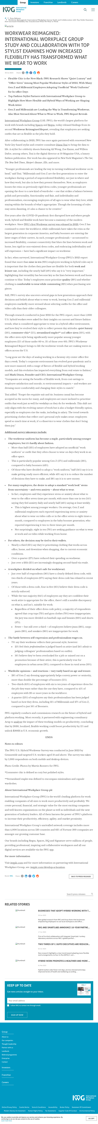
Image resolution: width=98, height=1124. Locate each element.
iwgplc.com (16, 863)
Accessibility (52, 1107)
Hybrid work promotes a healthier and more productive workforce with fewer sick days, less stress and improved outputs (64, 961)
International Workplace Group (22, 120)
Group (23, 2)
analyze (18, 722)
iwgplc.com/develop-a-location (47, 867)
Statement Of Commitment (81, 1107)
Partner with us (7, 1048)
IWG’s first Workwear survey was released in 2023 (51, 224)
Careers (74, 2)
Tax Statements (50, 1111)
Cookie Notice (24, 1107)
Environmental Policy (87, 1111)
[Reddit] (38, 72)
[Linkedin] (27, 72)
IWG (11, 876)
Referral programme (9, 1055)
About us (5, 1037)
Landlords (61, 2)
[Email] (23, 72)
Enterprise (6, 1058)
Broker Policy (64, 1107)
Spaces (39, 125)
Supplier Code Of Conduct (68, 1111)
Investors (34, 2)
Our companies (7, 1040)
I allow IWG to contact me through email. (25, 1005)
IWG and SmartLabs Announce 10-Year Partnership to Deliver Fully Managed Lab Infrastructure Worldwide (64, 927)
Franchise (48, 2)
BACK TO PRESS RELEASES (81, 876)
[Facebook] (31, 72)
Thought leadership (9, 1044)
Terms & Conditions (39, 1107)
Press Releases (15, 18)
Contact (5, 1062)
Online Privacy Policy (9, 1107)
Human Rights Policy (35, 1111)
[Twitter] (34, 72)
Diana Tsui (62, 145)
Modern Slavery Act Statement (15, 1111)
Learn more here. (6, 1121)
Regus (51, 125)
